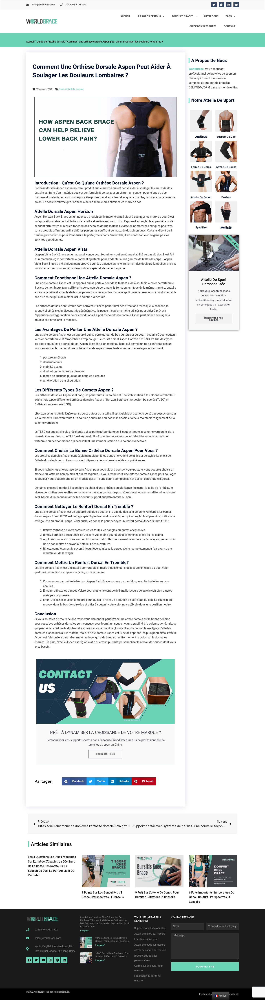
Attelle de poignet (226, 227)
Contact (229, 26)
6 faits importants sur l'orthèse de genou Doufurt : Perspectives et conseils (211, 897)
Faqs (229, 16)
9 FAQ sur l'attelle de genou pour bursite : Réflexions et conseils (112, 955)
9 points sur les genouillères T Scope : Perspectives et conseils (112, 939)
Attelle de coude (226, 167)
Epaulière (201, 227)
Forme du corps (201, 167)
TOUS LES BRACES (182, 16)
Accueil (125, 16)
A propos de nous (149, 16)
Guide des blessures (203, 26)
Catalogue (211, 16)
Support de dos (226, 136)
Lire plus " (85, 930)
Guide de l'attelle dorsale (51, 41)
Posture (226, 197)
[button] (74, 781)
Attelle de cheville (201, 137)
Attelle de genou (201, 197)
